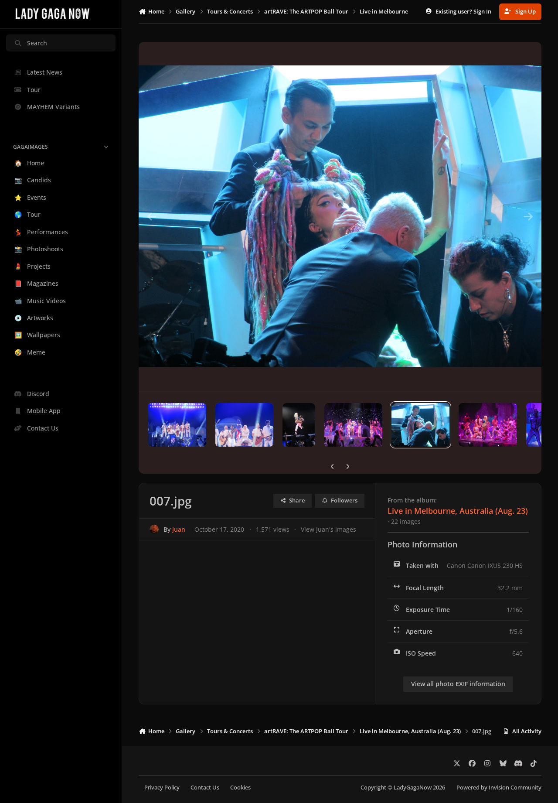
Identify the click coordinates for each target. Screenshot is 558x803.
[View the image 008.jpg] (353, 425)
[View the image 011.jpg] (177, 425)
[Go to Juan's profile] (154, 529)
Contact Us (205, 787)
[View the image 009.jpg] (298, 425)
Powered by (498, 787)
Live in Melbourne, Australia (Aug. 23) (458, 511)
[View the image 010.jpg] (244, 425)
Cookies (240, 787)
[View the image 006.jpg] (488, 425)
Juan (178, 529)
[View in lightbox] (340, 216)
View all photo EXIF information (458, 684)
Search (37, 43)
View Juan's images (328, 529)
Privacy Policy (162, 787)
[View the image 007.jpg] (420, 425)
